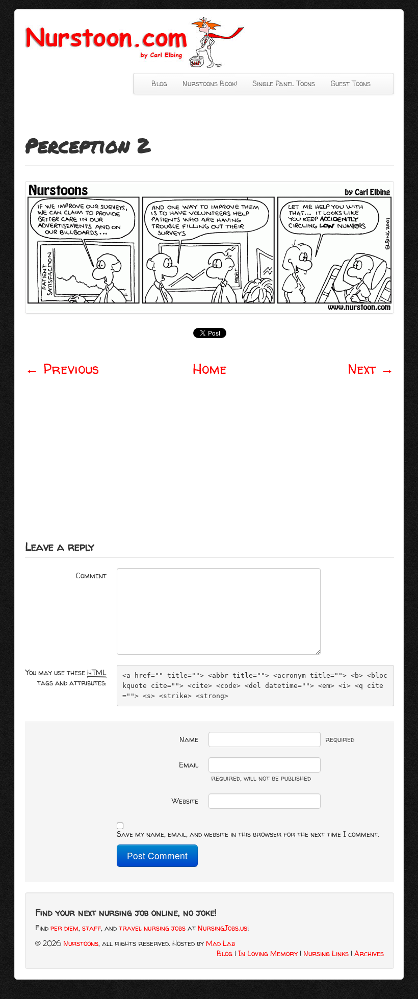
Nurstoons (80, 943)
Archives (369, 953)
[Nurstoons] (138, 41)
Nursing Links (326, 953)
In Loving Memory (268, 953)
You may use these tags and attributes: (66, 677)
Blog (159, 83)
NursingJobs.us (222, 928)
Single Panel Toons (283, 83)
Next (371, 369)
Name (188, 739)
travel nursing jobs (152, 928)
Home (210, 369)
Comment (91, 575)
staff (91, 928)
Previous (62, 369)
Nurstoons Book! (209, 83)
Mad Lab (220, 943)
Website (185, 801)
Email (188, 765)
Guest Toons (350, 83)
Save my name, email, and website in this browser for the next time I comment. (248, 834)
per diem (64, 928)
